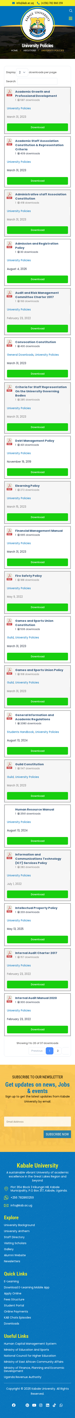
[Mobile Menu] (70, 18)
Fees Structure (14, 1299)
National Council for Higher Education (30, 1356)
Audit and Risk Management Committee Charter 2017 (37, 295)
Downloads (11, 1324)
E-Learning (11, 1281)
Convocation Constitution (35, 342)
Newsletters (12, 1261)
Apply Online (12, 1293)
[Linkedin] (48, 1405)
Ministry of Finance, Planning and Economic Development (34, 1369)
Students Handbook (20, 732)
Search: (11, 81)
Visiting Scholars (15, 1243)
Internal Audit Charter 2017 (36, 953)
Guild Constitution (29, 764)
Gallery (9, 1249)
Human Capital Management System (30, 1344)
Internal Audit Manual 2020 (36, 998)
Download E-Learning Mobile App (26, 1287)
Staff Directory (14, 1237)
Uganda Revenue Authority (22, 1377)
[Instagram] (41, 1405)
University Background (19, 1225)
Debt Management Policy (34, 441)
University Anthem (17, 1231)
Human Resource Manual (34, 809)
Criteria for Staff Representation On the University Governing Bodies (41, 391)
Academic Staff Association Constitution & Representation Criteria (39, 145)
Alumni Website (15, 1255)
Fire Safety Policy (28, 576)
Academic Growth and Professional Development (36, 94)
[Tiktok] (54, 1405)
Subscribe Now (57, 1134)
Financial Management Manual (39, 531)
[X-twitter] (21, 1405)
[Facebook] (14, 1405)
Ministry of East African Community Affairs (33, 1362)
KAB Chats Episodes (17, 1318)
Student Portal (14, 1305)
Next (66, 1051)
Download (37, 127)
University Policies (19, 108)
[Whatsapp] (61, 1405)
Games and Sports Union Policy (39, 670)
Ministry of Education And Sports (26, 1350)
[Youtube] (34, 1405)
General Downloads (20, 355)
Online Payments (16, 1311)
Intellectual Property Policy (36, 908)
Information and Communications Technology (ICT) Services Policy (38, 858)
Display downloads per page (31, 72)
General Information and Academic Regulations (34, 717)
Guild (10, 637)
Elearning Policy (27, 486)
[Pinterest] (27, 1405)
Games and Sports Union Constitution (34, 623)
